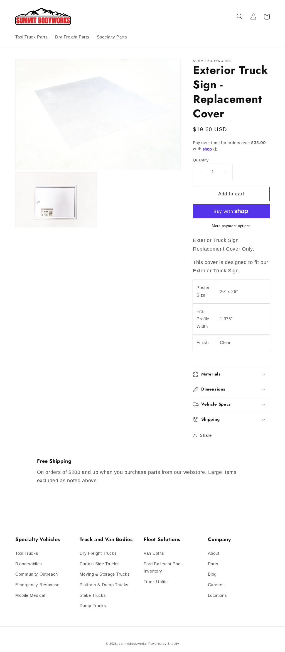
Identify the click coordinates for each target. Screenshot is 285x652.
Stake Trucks (93, 595)
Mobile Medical (30, 595)
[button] (239, 16)
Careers (216, 584)
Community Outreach (36, 574)
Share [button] (206, 435)
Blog (212, 574)
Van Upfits (154, 553)
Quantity (201, 160)
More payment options (231, 226)
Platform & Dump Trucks (104, 584)
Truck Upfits (156, 581)
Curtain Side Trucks (99, 563)
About (213, 553)
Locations (217, 595)
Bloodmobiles (28, 563)
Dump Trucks (93, 605)
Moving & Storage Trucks (105, 574)
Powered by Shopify (163, 643)
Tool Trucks (26, 553)
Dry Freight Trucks (98, 553)
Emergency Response (37, 584)
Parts (213, 563)
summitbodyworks (133, 643)
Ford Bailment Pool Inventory (162, 567)
